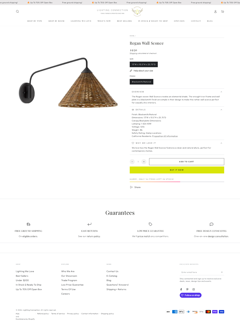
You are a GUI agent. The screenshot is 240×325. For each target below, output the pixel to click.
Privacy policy (73, 314)
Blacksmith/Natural (141, 82)
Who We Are (68, 271)
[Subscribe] (222, 272)
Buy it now (177, 170)
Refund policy (43, 314)
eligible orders (29, 236)
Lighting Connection (31, 310)
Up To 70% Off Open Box (29, 289)
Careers (65, 293)
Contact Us (112, 271)
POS (17, 314)
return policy (93, 236)
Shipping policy (107, 314)
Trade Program (69, 280)
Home (132, 36)
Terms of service (58, 314)
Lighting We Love (25, 271)
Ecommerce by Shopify (25, 319)
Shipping (133, 53)
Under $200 (22, 280)
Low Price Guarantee (72, 284)
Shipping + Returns (116, 289)
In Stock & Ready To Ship (28, 284)
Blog (109, 280)
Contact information (89, 314)
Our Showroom (69, 275)
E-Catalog (112, 275)
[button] (17, 11)
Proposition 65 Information (165, 136)
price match (144, 236)
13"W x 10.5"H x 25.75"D (144, 65)
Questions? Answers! (118, 284)
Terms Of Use (68, 289)
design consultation (218, 236)
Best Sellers (22, 275)
